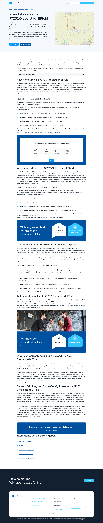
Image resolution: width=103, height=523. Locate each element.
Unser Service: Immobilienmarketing (38, 498)
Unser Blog (33, 506)
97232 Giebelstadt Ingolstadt (26, 450)
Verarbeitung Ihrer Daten (76, 508)
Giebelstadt (21, 9)
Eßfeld (31, 9)
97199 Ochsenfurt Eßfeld (25, 441)
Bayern (15, 9)
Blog (67, 3)
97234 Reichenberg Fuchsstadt (27, 458)
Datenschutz (58, 513)
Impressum (44, 513)
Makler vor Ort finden (35, 500)
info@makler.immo (58, 509)
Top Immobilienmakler (35, 505)
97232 (26, 9)
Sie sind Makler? (14, 44)
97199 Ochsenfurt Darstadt (26, 454)
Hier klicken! (89, 480)
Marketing (75, 231)
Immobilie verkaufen (86, 3)
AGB (49, 513)
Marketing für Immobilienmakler (37, 504)
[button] (74, 28)
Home (10, 9)
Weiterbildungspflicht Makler (37, 501)
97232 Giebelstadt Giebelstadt (27, 445)
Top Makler (75, 3)
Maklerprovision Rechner (36, 502)
